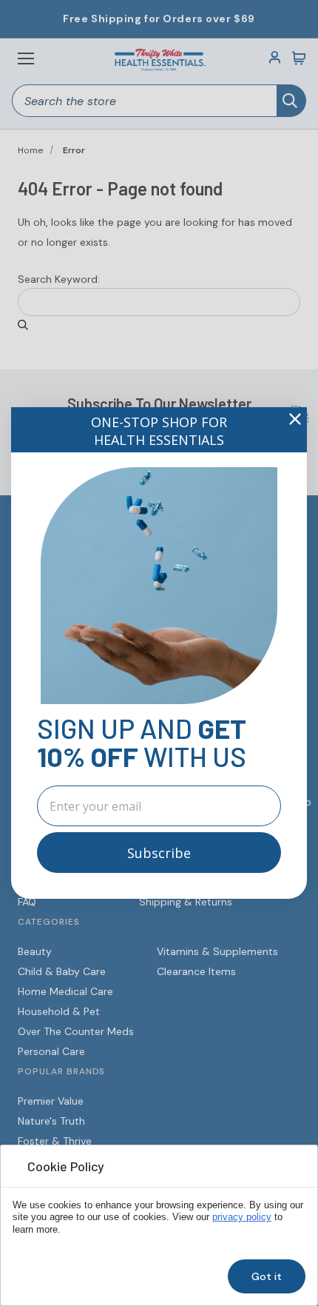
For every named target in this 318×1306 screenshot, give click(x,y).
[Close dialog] (295, 419)
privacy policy (241, 1217)
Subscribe (159, 853)
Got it (266, 1276)
